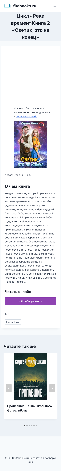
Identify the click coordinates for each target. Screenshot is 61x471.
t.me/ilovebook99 (26, 116)
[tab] (24, 425)
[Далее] (52, 388)
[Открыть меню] (54, 6)
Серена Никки (13, 322)
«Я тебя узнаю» (30, 301)
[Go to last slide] (9, 388)
